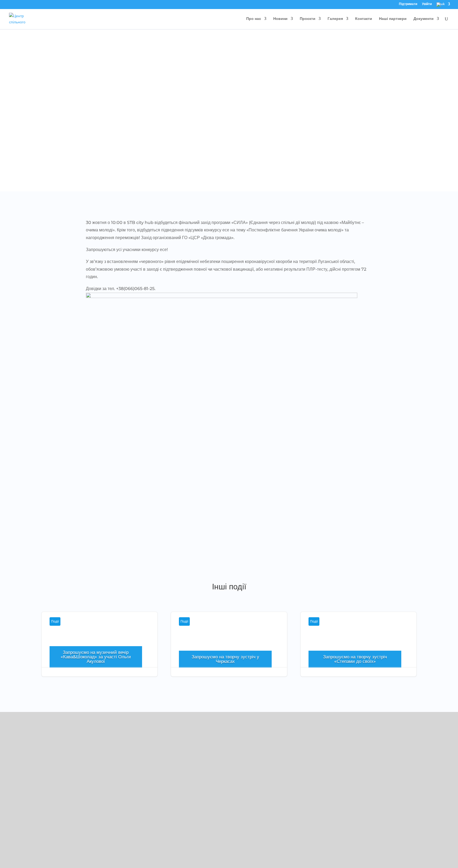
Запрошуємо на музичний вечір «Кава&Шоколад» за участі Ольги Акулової (96, 657)
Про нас (253, 19)
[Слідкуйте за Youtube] (80, 806)
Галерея (335, 19)
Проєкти (307, 19)
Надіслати (374, 848)
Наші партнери (393, 19)
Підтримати (408, 4)
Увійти (427, 4)
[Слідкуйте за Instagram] (69, 806)
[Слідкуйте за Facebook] (59, 806)
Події (55, 621)
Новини (280, 19)
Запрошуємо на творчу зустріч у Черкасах (229, 650)
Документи (423, 19)
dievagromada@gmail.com (84, 783)
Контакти (363, 19)
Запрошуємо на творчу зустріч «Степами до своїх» (358, 650)
